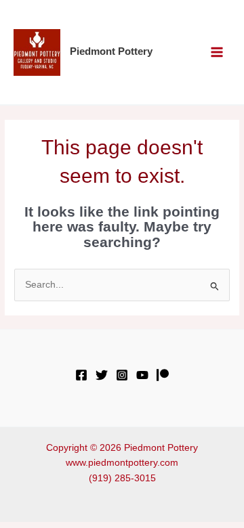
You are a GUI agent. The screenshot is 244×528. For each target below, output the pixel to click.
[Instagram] (122, 375)
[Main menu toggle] (217, 52)
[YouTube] (142, 375)
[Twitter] (102, 375)
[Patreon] (163, 375)
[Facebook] (81, 375)
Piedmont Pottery (111, 51)
